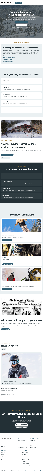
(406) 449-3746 (4, 442)
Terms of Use (33, 470)
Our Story (3, 452)
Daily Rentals (32, 445)
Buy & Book (18, 2)
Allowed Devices (25, 463)
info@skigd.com (4, 444)
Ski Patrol (24, 454)
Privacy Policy (27, 470)
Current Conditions (21, 440)
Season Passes (33, 442)
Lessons (32, 443)
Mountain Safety (25, 452)
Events (2, 454)
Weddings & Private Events (7, 457)
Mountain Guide (21, 443)
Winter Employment (7, 59)
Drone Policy (24, 461)
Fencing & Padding (26, 465)
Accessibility (39, 470)
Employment (3, 456)
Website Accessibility (26, 466)
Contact (3, 459)
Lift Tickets (32, 440)
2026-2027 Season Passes (9, 57)
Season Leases (33, 447)
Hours (19, 442)
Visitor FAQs (24, 457)
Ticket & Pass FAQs (26, 459)
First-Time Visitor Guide (22, 447)
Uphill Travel (24, 456)
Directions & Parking (22, 445)
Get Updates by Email (8, 61)
